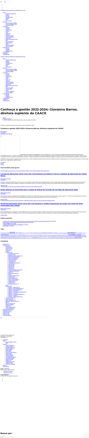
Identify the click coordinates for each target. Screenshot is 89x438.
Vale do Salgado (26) (10, 308)
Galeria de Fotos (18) (7, 310)
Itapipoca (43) (9, 286)
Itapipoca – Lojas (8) (12, 293)
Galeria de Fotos (13, 236)
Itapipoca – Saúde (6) (13, 295)
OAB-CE (36, 238)
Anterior (2, 163)
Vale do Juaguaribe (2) (10, 307)
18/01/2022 (3, 132)
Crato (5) (8, 251)
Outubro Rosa (40, 238)
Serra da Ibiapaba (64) (10, 303)
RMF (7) (7, 302)
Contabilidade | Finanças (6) (14, 262)
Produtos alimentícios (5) (13, 275)
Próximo (2, 164)
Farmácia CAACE (9, 356)
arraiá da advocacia (5, 232)
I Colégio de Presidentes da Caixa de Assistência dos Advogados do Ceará (61, 236)
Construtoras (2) (12, 261)
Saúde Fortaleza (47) (12, 278)
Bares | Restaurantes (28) (13, 257)
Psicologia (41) (11, 276)
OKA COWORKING (7, 223)
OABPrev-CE (8, 360)
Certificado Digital (9, 346)
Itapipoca (80, 236)
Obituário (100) (6, 314)
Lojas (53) (10, 272)
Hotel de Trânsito (9, 359)
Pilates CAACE (9, 350)
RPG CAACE (8, 351)
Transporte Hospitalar (10, 364)
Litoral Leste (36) (9, 299)
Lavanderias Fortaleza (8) (13, 271)
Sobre (4, 340)
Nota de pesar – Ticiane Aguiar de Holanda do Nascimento (15, 222)
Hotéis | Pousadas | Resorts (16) (15, 269)
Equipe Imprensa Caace (6, 178)
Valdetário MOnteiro (70, 238)
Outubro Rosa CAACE (46, 238)
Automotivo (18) (11, 254)
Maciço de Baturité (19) (11, 300)
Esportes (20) (11, 266)
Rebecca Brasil (4, 131)
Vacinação (5, 339)
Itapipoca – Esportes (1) (13, 290)
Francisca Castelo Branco (5, 236)
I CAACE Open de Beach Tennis (23, 236)
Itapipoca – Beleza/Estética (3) (15, 289)
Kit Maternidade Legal (10, 347)
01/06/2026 (3, 209)
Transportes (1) (11, 282)
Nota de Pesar (15, 238)
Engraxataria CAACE (10, 361)
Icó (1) (7, 285)
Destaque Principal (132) (8, 309)
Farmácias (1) (11, 267)
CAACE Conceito (9, 354)
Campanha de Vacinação (47, 233)
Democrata (34, 235)
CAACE (12, 233)
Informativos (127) (7, 311)
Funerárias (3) (11, 268)
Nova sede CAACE (22, 238)
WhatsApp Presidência (8, 371)
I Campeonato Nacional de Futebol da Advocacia (38, 236)
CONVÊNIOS (5, 235)
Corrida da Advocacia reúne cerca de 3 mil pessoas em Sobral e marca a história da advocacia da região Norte (27, 221)
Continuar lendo (4, 185)
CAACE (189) (6, 244)
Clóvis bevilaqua (64, 232)
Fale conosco (6, 366)
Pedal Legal (52, 238)
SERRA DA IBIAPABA (59, 238)
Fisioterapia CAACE (10, 358)
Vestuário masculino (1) (13, 283)
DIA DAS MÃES (39, 235)
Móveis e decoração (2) (13, 273)
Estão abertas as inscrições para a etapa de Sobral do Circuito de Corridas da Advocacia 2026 (39, 190)
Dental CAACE (9, 353)
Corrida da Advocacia (13, 235)
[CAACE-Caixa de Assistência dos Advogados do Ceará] (13, 10)
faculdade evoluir (74, 235)
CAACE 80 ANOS (18, 232)
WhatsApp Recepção (7, 372)
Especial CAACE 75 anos (11, 342)
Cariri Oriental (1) (9, 247)
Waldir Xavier (78, 238)
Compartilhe (3, 162)
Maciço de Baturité (8, 238)
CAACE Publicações (10, 345)
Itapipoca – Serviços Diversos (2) (15, 296)
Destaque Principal (7, 118)
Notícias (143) (6, 313)
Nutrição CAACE (9, 349)
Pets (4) (10, 274)
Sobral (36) (8, 306)
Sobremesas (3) (11, 281)
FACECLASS (5, 226)
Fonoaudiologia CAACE (11, 357)
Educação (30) (11, 265)
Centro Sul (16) (9, 248)
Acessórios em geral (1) (13, 253)
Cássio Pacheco (22, 235)
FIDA (7, 343)
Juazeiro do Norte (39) (10, 297)
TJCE (64, 238)
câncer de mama (29, 235)
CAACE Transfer (9, 363)
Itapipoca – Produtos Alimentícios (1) (16, 294)
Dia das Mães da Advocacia (47, 235)
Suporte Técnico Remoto (11, 352)
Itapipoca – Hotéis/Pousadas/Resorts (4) (17, 292)
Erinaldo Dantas (65, 235)
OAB (33, 238)
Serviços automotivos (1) (13, 279)
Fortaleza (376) (9, 252)
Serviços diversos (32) (13, 280)
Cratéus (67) (8, 250)
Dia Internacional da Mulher (57, 235)
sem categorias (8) (7, 315)
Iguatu (76, 236)
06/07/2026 (3, 194)
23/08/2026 (3, 180)
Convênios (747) (6, 245)
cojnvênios (71, 233)
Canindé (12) (8, 246)
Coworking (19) (11, 264)
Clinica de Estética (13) (13, 258)
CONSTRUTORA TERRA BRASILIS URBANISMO (13, 224)
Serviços (5, 344)
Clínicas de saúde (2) (12, 259)
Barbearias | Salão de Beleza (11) (15, 255)
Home (4, 117)
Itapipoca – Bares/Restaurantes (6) (15, 288)
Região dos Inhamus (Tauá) (12, 301)
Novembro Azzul (29, 238)
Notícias (10, 133)
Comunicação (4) (12, 260)
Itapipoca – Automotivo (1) (14, 287)
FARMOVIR (84, 235)
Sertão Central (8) (9, 304)
